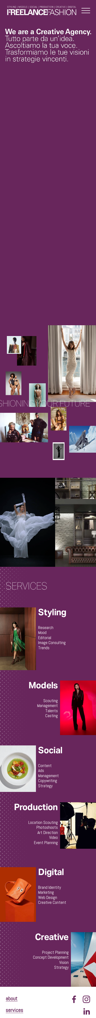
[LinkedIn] (86, 1012)
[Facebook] (74, 999)
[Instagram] (86, 999)
